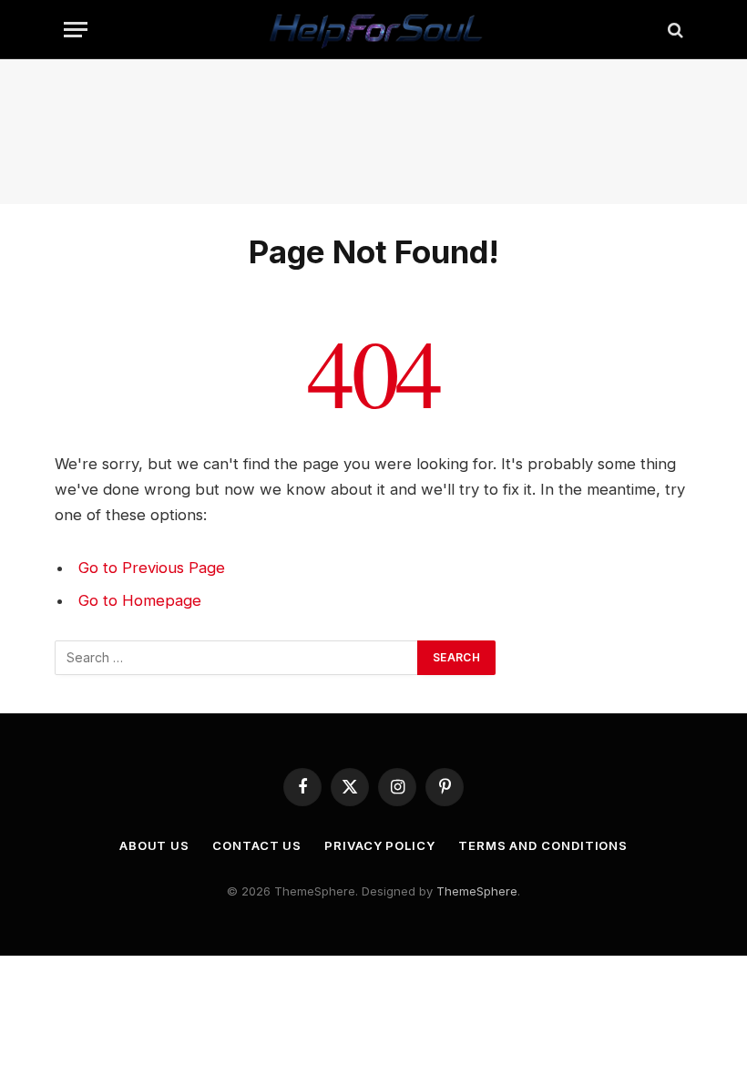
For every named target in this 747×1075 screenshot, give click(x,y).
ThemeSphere (476, 891)
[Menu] (75, 29)
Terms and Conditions (543, 845)
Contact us (257, 845)
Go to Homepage (139, 600)
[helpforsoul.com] (373, 29)
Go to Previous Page (151, 567)
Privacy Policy (379, 845)
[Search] (673, 29)
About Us (154, 845)
